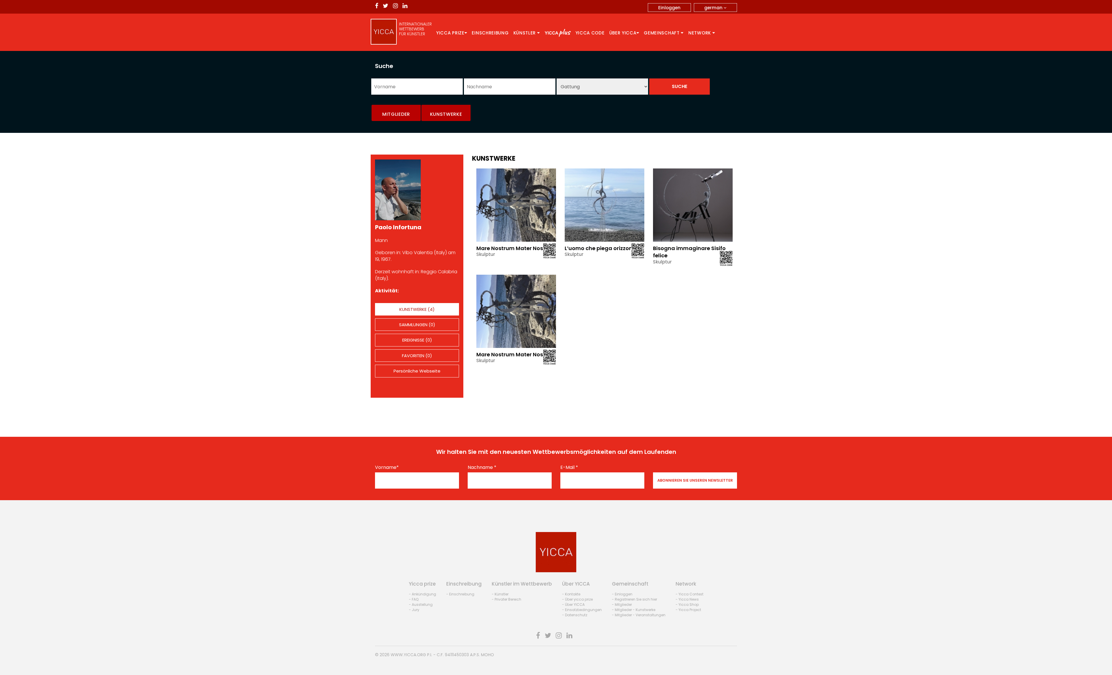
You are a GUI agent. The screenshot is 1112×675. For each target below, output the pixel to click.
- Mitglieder (622, 604)
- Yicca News (687, 599)
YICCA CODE (590, 33)
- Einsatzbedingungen (582, 609)
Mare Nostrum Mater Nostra (513, 248)
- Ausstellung (421, 604)
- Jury (414, 609)
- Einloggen (622, 594)
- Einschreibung (460, 594)
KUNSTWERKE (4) (417, 309)
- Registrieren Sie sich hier (634, 599)
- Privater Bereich (506, 599)
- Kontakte (571, 594)
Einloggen (669, 8)
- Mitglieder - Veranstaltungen (638, 614)
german (714, 8)
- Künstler (500, 594)
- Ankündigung (422, 594)
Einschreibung (490, 33)
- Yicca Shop (687, 604)
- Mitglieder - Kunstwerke (633, 609)
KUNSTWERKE (446, 114)
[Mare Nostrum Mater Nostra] (516, 204)
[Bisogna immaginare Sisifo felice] (693, 204)
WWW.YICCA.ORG (408, 655)
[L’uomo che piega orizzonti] (604, 204)
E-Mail (569, 467)
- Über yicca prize (577, 599)
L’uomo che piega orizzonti (600, 248)
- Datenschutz (574, 614)
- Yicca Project (688, 609)
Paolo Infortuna (398, 227)
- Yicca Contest (689, 594)
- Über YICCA (573, 604)
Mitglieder (396, 114)
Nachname (482, 467)
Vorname (387, 467)
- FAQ (413, 599)
